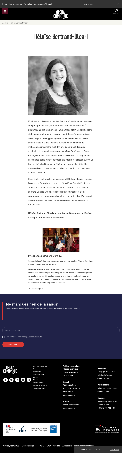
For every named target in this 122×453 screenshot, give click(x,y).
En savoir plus (88, 4)
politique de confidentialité (32, 337)
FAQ (34, 369)
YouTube (23, 380)
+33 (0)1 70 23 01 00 (72, 388)
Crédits (56, 446)
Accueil (5, 23)
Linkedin (29, 380)
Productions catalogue (40, 385)
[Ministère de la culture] (11, 429)
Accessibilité (37, 372)
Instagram (17, 380)
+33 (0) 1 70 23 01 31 (106, 372)
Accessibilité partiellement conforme (78, 446)
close (118, 3)
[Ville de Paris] (22, 429)
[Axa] (107, 429)
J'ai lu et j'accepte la (24, 337)
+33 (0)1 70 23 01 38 (106, 408)
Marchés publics (38, 383)
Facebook (5, 380)
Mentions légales (29, 446)
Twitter (11, 380)
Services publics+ (38, 374)
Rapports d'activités (39, 388)
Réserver (116, 14)
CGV (49, 446)
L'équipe (35, 377)
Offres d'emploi (37, 380)
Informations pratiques (40, 366)
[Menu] (5, 11)
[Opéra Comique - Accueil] (10, 373)
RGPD (41, 446)
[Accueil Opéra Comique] (60, 14)
